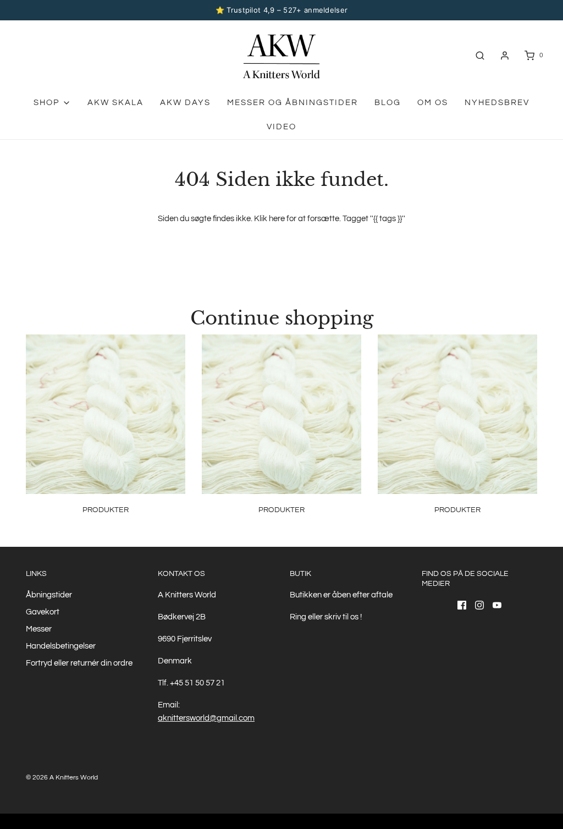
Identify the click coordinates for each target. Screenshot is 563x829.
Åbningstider (49, 595)
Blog (387, 102)
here (277, 219)
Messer (39, 629)
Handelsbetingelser (61, 646)
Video (281, 127)
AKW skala (115, 102)
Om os (432, 102)
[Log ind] (504, 56)
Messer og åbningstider (292, 102)
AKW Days (185, 102)
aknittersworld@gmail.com (206, 718)
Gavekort (42, 612)
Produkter (105, 510)
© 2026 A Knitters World (62, 777)
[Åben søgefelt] (480, 55)
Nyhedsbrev (497, 102)
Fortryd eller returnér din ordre (79, 663)
